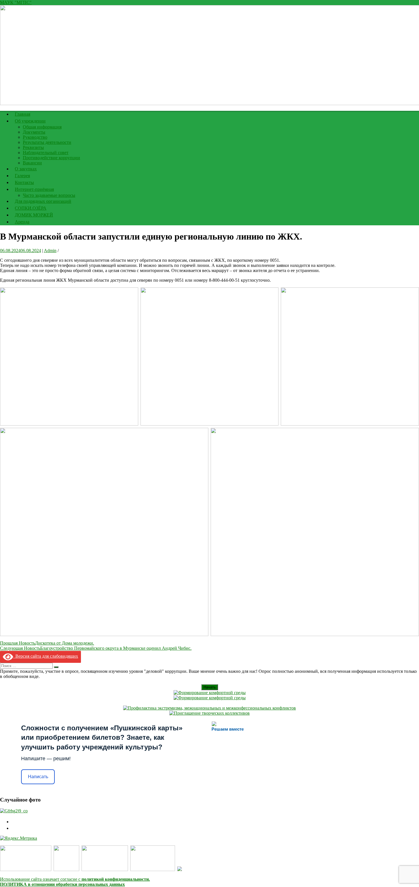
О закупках (26, 168)
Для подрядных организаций (43, 201)
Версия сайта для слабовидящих (45, 656)
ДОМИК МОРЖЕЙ (34, 214)
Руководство (35, 137)
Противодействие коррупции (51, 157)
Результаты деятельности (47, 142)
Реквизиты (33, 147)
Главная (22, 114)
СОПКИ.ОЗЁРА (30, 208)
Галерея (22, 175)
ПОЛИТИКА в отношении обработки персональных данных (62, 884)
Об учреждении (30, 120)
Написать (38, 776)
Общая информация (42, 126)
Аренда (22, 221)
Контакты (24, 182)
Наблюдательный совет (45, 152)
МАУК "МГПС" (16, 2)
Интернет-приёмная (34, 189)
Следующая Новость (96, 648)
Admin (50, 250)
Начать (210, 687)
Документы (34, 132)
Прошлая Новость (47, 643)
